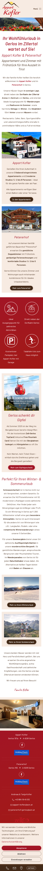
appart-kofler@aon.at (23, 804)
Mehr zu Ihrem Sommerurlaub (21, 642)
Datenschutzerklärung (12, 841)
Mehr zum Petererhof (21, 288)
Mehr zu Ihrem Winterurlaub (21, 605)
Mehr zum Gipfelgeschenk (21, 467)
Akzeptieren (21, 848)
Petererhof (17, 85)
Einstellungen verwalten (21, 859)
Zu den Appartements (21, 199)
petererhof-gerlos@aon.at (23, 810)
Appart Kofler (25, 81)
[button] (37, 9)
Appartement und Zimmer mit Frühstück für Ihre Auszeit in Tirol (21, 65)
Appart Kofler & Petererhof (21, 55)
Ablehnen (21, 854)
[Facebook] (22, 745)
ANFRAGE (31, 868)
